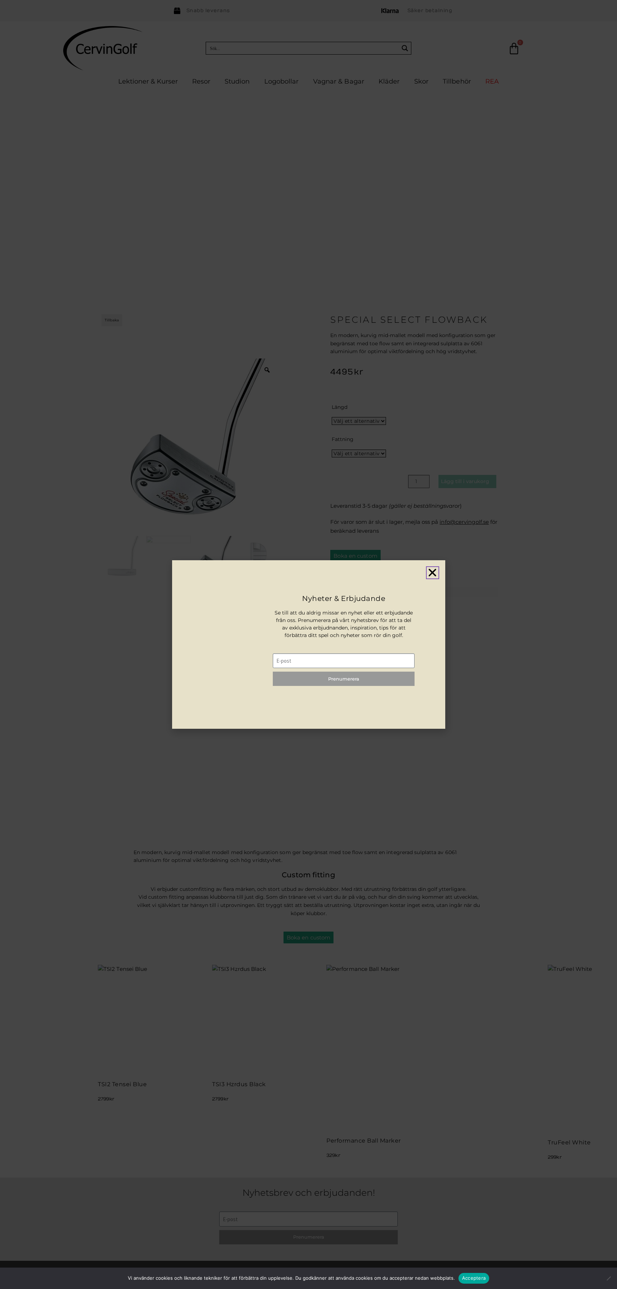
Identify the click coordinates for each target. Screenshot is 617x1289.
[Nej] (608, 1278)
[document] (308, 644)
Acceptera (474, 1278)
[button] (432, 572)
